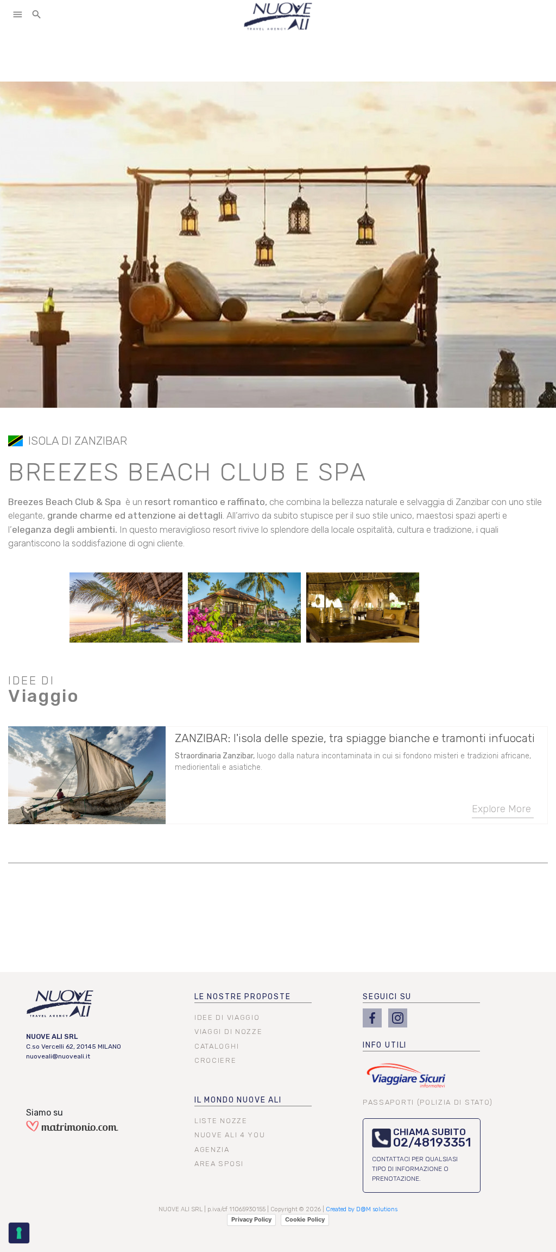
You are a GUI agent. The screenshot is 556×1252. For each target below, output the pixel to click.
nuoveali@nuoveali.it (58, 1056)
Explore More (501, 808)
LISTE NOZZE (221, 1121)
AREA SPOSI (219, 1164)
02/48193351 (432, 1142)
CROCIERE (215, 1060)
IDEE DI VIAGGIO (227, 1017)
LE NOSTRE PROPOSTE (242, 996)
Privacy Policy (251, 1219)
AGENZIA (212, 1149)
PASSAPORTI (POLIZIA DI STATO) (428, 1102)
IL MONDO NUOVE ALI (238, 1100)
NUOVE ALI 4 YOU (229, 1135)
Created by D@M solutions (361, 1209)
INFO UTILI (385, 1045)
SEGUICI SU (387, 996)
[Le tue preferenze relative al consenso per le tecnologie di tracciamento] (19, 1233)
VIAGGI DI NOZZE (228, 1031)
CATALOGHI (216, 1046)
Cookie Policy (305, 1219)
